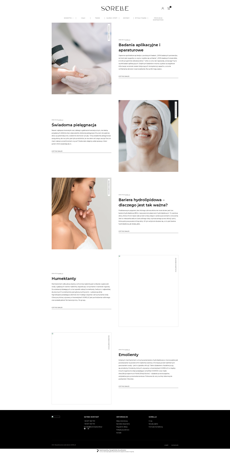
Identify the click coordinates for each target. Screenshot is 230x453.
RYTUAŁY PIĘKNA (140, 18)
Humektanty (64, 278)
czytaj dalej (124, 76)
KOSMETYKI (68, 18)
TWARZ (97, 18)
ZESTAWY (126, 18)
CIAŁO (83, 18)
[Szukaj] (155, 8)
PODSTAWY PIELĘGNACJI (109, 32)
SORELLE (127, 40)
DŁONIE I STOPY (111, 18)
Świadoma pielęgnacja (74, 125)
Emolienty (128, 354)
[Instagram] (88, 428)
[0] (168, 8)
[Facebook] (84, 428)
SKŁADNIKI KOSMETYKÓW (109, 187)
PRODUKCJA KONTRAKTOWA (158, 18)
